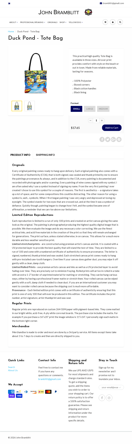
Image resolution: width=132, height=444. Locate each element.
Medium (103, 109)
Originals (52, 22)
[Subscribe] (120, 387)
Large (89, 109)
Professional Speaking (31, 22)
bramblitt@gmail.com (113, 3)
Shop (62, 22)
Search (11, 367)
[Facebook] (102, 398)
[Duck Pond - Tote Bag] (35, 73)
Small (76, 109)
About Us (13, 370)
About (12, 22)
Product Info (20, 154)
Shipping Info (45, 154)
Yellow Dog (75, 22)
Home (11, 31)
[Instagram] (109, 398)
